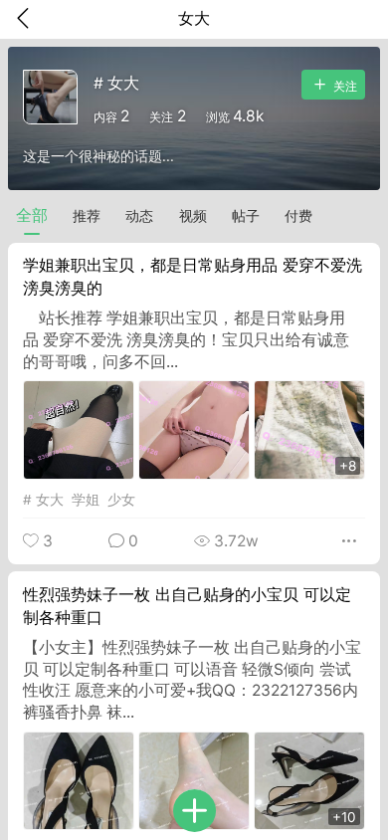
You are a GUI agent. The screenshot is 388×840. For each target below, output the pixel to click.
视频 (193, 216)
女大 (50, 500)
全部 (32, 215)
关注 (343, 87)
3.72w (234, 540)
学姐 (85, 500)
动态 (139, 216)
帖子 (246, 216)
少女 (121, 500)
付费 (298, 216)
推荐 (86, 216)
